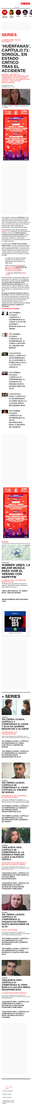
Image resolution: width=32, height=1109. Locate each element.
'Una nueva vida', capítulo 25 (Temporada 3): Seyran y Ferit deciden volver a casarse (15, 1014)
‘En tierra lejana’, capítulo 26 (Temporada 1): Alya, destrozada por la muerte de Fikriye (17, 419)
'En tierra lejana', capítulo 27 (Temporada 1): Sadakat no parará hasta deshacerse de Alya (15, 754)
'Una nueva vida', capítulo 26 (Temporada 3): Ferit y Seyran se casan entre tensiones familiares (15, 886)
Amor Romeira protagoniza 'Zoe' (15, 600)
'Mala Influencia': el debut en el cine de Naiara (15, 592)
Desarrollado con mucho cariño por (8, 1102)
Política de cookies (7, 1094)
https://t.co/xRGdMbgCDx (14, 268)
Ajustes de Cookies (7, 1097)
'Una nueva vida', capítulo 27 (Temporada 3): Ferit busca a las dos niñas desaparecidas (15, 876)
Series (9, 35)
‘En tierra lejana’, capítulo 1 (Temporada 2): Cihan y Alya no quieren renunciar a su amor (17, 321)
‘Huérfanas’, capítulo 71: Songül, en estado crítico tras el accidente (16, 58)
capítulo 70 (5, 231)
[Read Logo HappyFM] (11, 4)
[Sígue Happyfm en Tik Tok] (29, 4)
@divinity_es (9, 267)
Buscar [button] (29, 7)
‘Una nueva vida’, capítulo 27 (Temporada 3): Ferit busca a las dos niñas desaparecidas (17, 399)
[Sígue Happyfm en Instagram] (24, 4)
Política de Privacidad (8, 1091)
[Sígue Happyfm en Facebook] (22, 4)
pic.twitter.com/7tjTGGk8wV (13, 270)
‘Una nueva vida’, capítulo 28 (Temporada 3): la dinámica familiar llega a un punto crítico (17, 360)
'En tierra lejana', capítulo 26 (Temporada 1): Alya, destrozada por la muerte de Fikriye (15, 818)
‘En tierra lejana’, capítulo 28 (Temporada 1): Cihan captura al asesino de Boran (17, 341)
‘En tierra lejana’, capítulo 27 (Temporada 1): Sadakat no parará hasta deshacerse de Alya (17, 380)
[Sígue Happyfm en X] (27, 4)
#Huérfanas (19, 265)
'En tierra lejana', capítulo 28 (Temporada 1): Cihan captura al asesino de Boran (15, 744)
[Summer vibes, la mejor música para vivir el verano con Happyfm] (16, 552)
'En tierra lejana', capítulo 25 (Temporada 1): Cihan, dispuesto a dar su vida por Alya (15, 951)
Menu (2, 7)
